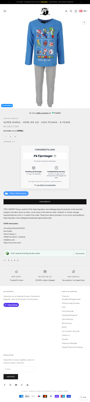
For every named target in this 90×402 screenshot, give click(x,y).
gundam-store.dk (11, 118)
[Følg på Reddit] (27, 385)
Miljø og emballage (69, 343)
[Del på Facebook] (8, 260)
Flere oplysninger (80, 253)
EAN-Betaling (67, 319)
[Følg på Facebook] (5, 385)
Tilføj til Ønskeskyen (18, 193)
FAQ (63, 307)
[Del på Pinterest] (15, 260)
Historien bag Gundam (71, 303)
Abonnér (11, 377)
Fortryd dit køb (68, 311)
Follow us (66, 335)
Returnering (66, 323)
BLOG (64, 327)
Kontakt (65, 339)
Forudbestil (45, 202)
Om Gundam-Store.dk (70, 331)
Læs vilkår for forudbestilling (46, 185)
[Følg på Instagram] (10, 385)
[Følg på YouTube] (16, 385)
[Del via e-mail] (18, 260)
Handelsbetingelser (70, 315)
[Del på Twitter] (12, 260)
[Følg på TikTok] (22, 385)
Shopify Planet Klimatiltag (72, 347)
